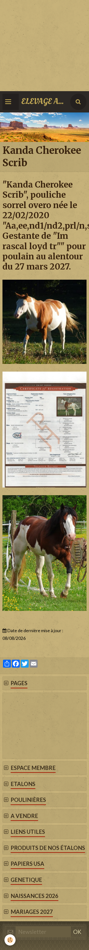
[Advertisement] (44, 44)
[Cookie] (10, 940)
